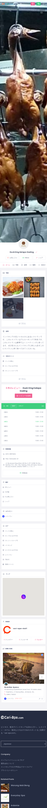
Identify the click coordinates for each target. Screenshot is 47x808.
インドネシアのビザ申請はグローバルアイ (16, 767)
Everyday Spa (18, 795)
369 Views (14, 655)
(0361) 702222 (11, 694)
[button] (41, 677)
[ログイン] (33, 3)
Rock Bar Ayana (11, 687)
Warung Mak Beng (20, 785)
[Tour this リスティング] (42, 12)
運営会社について (7, 763)
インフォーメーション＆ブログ (12, 760)
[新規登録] (38, 3)
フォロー (39, 640)
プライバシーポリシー (9, 770)
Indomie (15, 805)
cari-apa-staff (20, 628)
